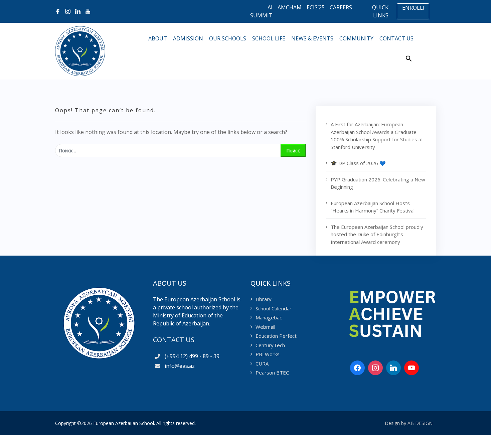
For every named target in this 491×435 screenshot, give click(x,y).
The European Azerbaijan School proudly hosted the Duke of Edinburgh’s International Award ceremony (377, 234)
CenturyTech (270, 345)
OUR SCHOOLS (228, 38)
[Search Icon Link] (409, 60)
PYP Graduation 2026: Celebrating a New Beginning (378, 183)
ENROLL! (413, 7)
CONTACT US (397, 38)
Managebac (269, 317)
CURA (262, 363)
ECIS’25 (316, 7)
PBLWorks (268, 354)
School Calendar (274, 308)
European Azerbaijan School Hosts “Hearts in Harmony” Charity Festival (373, 207)
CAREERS (341, 7)
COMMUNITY (357, 38)
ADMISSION (188, 38)
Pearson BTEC (272, 372)
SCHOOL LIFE (269, 38)
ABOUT (158, 38)
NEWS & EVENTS (313, 38)
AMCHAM (290, 7)
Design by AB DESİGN (409, 423)
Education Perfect (276, 335)
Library (264, 299)
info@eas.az (178, 366)
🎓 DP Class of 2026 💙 (358, 163)
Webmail (265, 326)
